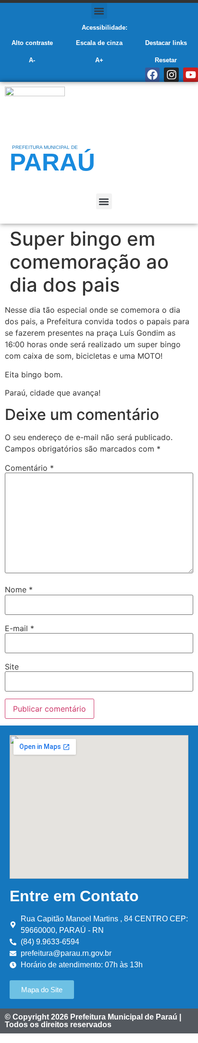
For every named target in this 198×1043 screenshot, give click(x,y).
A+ (99, 60)
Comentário (29, 468)
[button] (99, 11)
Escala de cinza (99, 42)
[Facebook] (152, 75)
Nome (19, 589)
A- (32, 60)
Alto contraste (32, 42)
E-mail (19, 628)
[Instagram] (171, 75)
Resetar (166, 60)
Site (12, 666)
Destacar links (166, 42)
